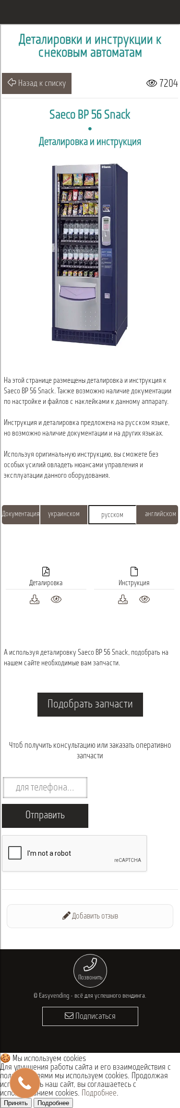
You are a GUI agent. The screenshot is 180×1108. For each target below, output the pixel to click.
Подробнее (99, 1093)
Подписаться (94, 1017)
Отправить (45, 815)
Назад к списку (41, 84)
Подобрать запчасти (90, 704)
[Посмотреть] (56, 598)
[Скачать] (34, 598)
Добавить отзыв (94, 916)
